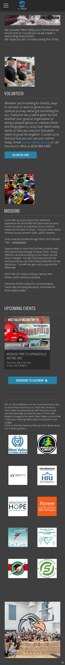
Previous (8, 630)
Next (57, 630)
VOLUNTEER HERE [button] (20, 155)
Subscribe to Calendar (30, 380)
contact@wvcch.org (36, 142)
